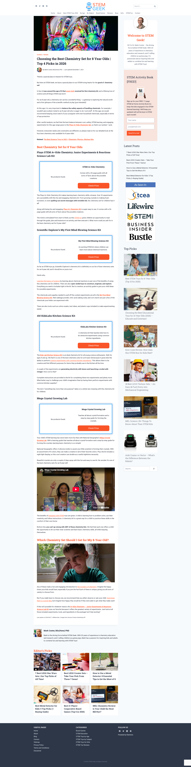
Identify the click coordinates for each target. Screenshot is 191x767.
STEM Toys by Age (82, 736)
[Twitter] (39, 6)
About (59, 13)
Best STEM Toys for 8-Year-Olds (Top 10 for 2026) (140, 280)
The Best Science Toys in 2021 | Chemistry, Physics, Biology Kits (69, 139)
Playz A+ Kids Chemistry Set (80, 125)
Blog (35, 736)
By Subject (90, 13)
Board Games (100, 13)
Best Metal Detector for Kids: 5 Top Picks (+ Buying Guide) (46, 708)
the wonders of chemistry (86, 587)
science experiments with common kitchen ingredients (70, 361)
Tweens (45, 54)
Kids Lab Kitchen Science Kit (51, 355)
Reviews (110, 13)
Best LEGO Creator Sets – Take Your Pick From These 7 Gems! (76, 676)
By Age (82, 13)
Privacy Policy (39, 745)
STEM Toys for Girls (83, 742)
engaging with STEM (56, 516)
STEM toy (78, 218)
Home (53, 13)
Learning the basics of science (48, 281)
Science (39, 54)
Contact (137, 13)
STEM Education (82, 734)
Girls (122, 13)
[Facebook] (36, 6)
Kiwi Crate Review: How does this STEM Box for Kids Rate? (139, 351)
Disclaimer (37, 751)
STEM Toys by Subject (84, 739)
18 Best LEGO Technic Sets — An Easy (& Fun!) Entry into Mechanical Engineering (140, 387)
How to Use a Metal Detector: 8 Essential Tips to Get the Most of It (104, 676)
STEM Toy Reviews (82, 745)
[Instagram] (43, 6)
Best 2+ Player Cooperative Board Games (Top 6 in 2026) (74, 708)
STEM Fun (129, 13)
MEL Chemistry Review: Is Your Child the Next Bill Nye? (104, 708)
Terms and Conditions (41, 748)
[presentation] (47, 662)
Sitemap (37, 742)
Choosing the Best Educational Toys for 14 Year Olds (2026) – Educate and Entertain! (139, 315)
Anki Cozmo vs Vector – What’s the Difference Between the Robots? (140, 458)
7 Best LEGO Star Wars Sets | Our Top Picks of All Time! (46, 676)
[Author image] (39, 69)
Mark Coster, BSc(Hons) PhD (53, 69)
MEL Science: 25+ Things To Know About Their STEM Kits (139, 422)
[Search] (154, 469)
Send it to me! (133, 133)
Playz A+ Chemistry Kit (72, 209)
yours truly (70, 91)
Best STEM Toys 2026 (70, 13)
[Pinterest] (46, 6)
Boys (116, 13)
